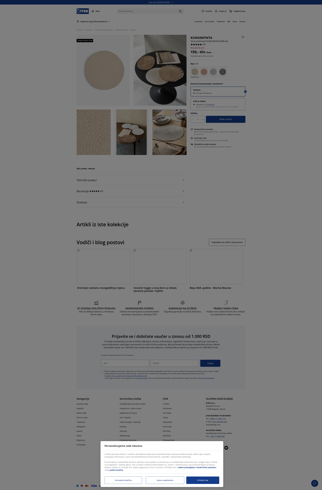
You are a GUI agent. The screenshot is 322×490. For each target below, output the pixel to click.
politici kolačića (116, 470)
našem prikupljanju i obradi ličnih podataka (197, 467)
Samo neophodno (165, 480)
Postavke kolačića (123, 480)
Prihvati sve (202, 480)
